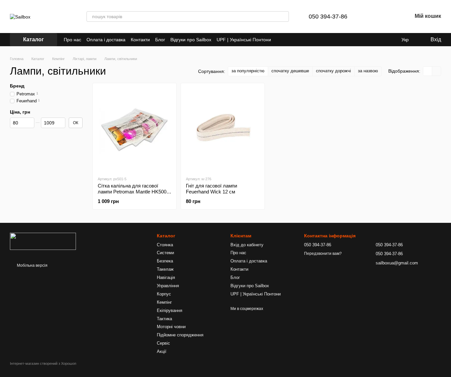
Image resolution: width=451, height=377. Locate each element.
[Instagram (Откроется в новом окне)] (280, 39)
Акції (161, 351)
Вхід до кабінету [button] (246, 244)
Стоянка (165, 244)
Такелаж (165, 269)
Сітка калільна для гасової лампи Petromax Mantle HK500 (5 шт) (132, 191)
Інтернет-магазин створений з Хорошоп (43, 363)
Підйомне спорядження (180, 334)
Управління (168, 285)
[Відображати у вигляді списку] (436, 71)
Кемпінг (164, 302)
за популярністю (247, 70)
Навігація (166, 277)
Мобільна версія (32, 265)
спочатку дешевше (290, 70)
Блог (160, 39)
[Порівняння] (372, 16)
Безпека (165, 260)
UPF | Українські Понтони (244, 39)
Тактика (164, 318)
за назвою (368, 70)
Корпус (164, 293)
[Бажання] (389, 16)
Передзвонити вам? (323, 253)
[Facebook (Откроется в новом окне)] (288, 39)
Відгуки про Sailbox (190, 39)
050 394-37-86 (328, 16)
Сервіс (163, 343)
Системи (165, 252)
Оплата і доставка (106, 39)
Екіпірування (169, 310)
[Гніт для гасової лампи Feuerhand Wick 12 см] (223, 129)
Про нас (72, 39)
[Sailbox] (43, 241)
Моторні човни (171, 326)
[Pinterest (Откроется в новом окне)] (296, 39)
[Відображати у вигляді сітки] (427, 71)
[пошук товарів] (283, 16)
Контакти (140, 39)
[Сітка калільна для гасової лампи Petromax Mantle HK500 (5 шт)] (134, 129)
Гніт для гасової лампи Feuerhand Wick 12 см (211, 188)
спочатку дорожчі (333, 70)
